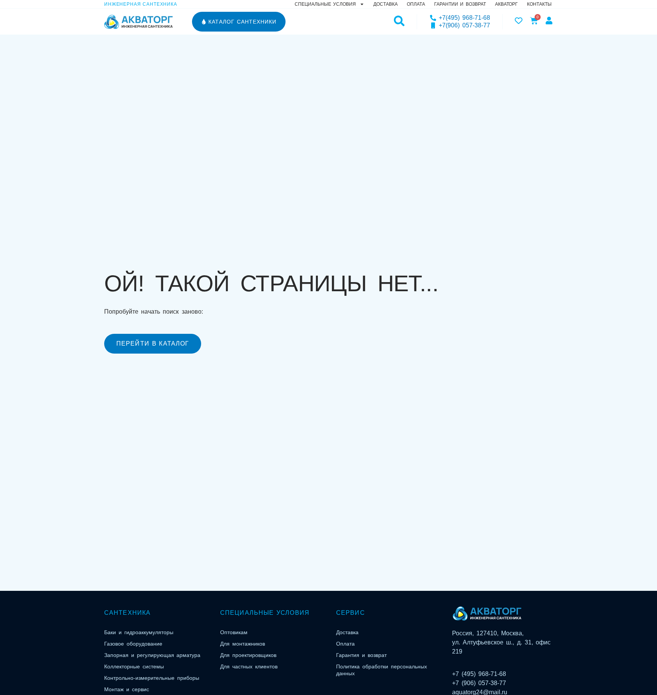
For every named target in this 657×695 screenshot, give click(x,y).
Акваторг (506, 4)
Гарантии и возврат (460, 4)
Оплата (416, 4)
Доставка (385, 4)
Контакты (539, 4)
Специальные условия (325, 4)
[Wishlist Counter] (518, 20)
